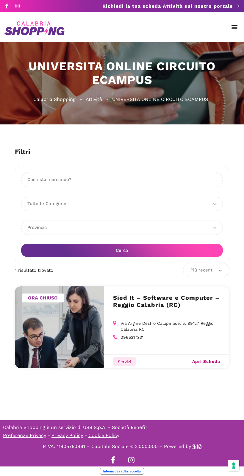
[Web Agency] (197, 446)
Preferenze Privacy (24, 435)
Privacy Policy (67, 435)
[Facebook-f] (6, 6)
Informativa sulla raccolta (122, 471)
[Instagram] (17, 6)
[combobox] (206, 270)
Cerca (122, 250)
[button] (235, 27)
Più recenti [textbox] (202, 270)
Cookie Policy (103, 435)
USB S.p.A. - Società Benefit (115, 427)
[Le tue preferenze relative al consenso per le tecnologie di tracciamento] (233, 465)
